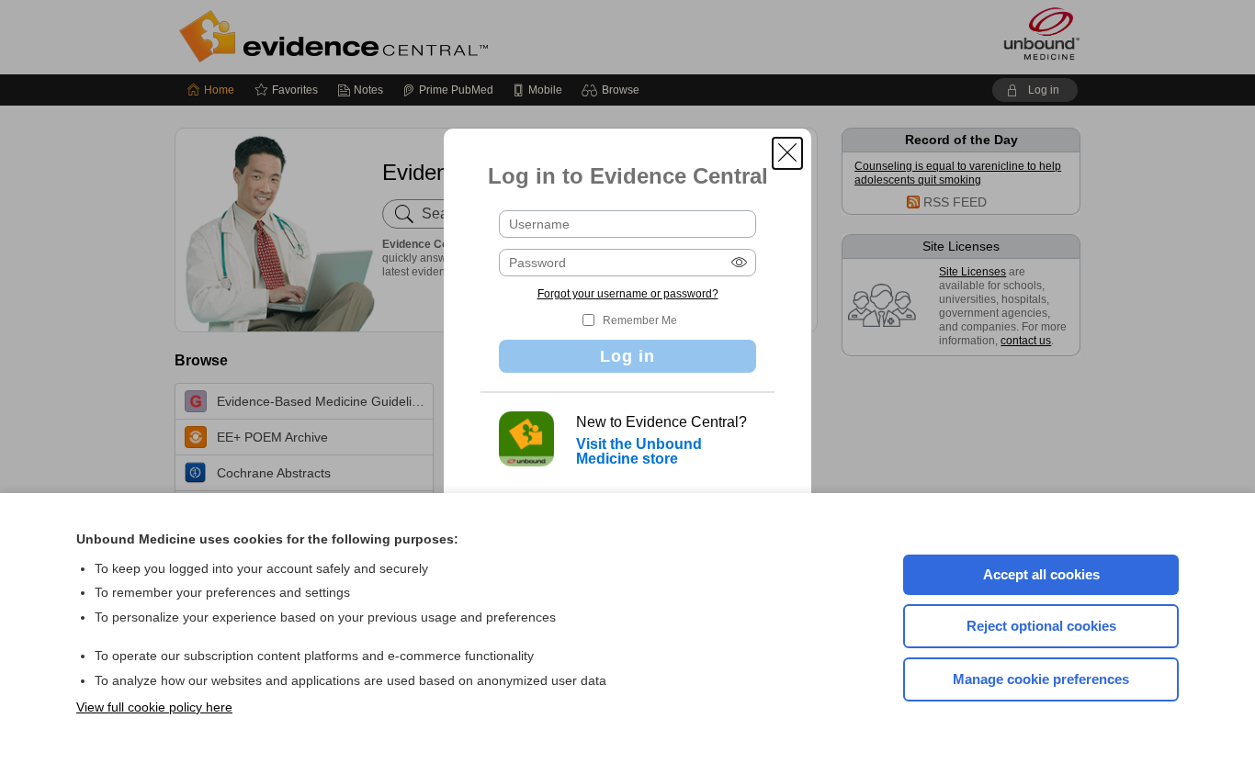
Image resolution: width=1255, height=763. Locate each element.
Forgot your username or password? (627, 293)
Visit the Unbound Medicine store (639, 451)
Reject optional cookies (1041, 626)
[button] (787, 153)
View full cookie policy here (154, 707)
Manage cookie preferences (1041, 679)
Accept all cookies (1041, 574)
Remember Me (640, 320)
